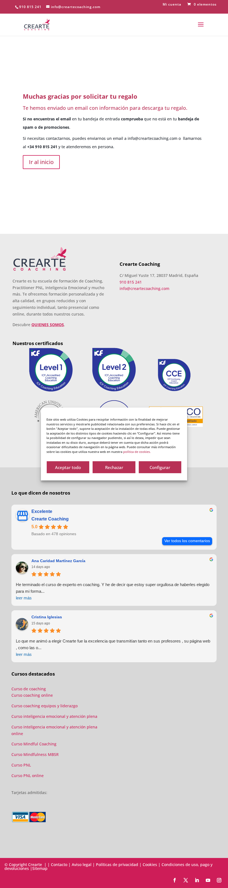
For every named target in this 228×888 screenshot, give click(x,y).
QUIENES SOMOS (47, 324)
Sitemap (40, 868)
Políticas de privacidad (117, 864)
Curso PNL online (27, 775)
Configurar (160, 467)
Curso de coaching (29, 688)
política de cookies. (137, 452)
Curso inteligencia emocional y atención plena (54, 716)
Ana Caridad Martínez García (58, 561)
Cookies (150, 864)
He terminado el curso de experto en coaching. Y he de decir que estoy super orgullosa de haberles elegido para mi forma (112, 591)
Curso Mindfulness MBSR (35, 754)
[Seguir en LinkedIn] (196, 880)
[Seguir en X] (185, 880)
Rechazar (114, 467)
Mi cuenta (172, 5)
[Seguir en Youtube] (208, 880)
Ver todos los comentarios (187, 541)
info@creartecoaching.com (152, 138)
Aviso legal (81, 864)
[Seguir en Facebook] (174, 880)
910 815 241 (30, 6)
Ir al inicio (41, 162)
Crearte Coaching (50, 519)
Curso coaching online (32, 695)
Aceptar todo (68, 467)
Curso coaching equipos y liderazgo (44, 705)
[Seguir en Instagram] (219, 880)
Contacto (59, 864)
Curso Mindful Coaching (33, 743)
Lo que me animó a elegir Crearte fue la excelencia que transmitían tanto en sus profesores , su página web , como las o (113, 648)
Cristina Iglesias (46, 617)
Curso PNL (21, 765)
